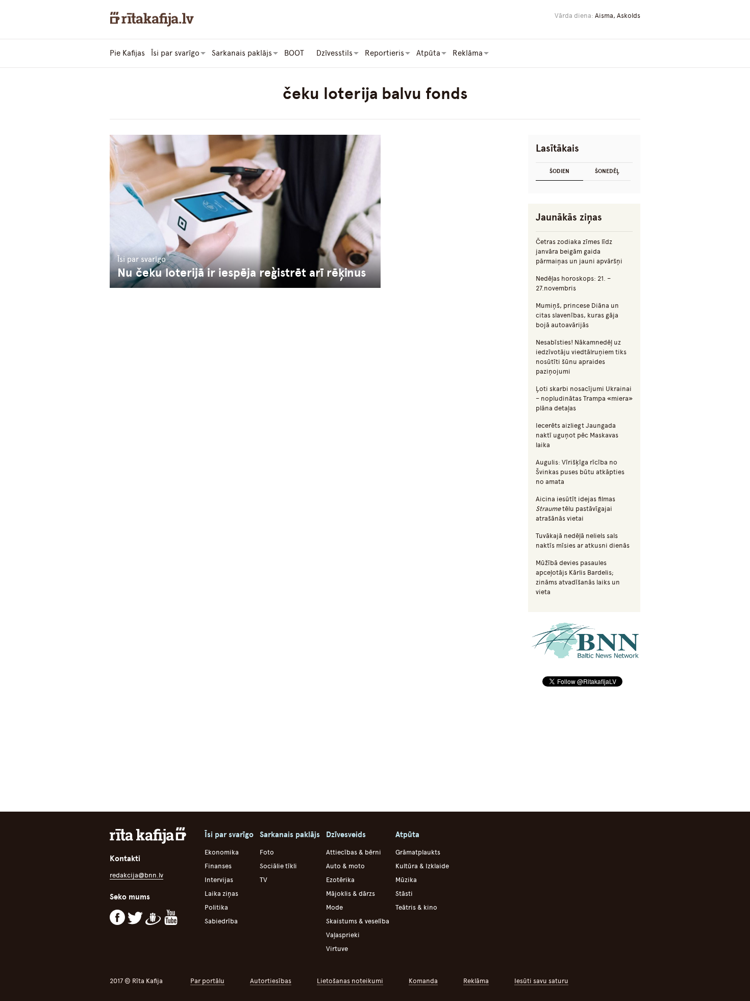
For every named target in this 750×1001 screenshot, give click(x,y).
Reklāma (476, 981)
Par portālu (207, 981)
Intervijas (219, 880)
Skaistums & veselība (357, 921)
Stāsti (404, 893)
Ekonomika (222, 852)
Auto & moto (345, 866)
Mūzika (406, 880)
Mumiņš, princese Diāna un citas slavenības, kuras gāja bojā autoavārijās (577, 315)
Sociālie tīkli (278, 866)
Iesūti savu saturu (541, 981)
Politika (216, 907)
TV (263, 880)
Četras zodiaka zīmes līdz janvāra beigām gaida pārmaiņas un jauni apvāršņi (579, 251)
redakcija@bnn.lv (136, 875)
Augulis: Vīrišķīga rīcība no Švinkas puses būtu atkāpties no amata (580, 471)
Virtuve (337, 949)
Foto (267, 852)
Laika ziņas (221, 893)
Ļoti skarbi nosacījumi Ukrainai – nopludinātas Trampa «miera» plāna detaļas (584, 398)
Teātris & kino (416, 907)
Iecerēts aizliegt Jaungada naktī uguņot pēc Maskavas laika (577, 435)
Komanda (423, 981)
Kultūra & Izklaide (422, 866)
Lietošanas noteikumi (350, 981)
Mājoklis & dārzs (350, 893)
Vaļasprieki (343, 935)
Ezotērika (340, 880)
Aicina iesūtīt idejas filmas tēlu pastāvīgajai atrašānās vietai (575, 508)
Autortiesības (270, 981)
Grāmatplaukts (417, 852)
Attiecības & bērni (353, 852)
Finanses (218, 866)
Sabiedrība (221, 921)
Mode (334, 907)
